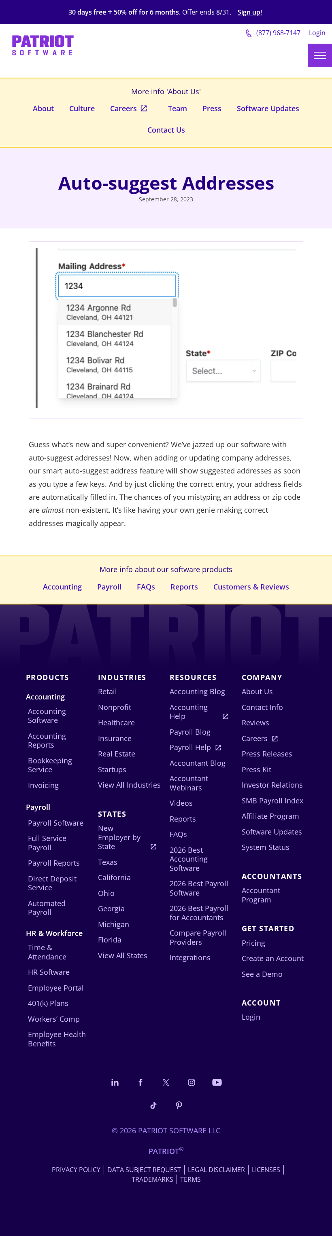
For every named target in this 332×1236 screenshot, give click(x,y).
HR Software (49, 972)
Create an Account (273, 958)
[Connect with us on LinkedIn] (115, 1082)
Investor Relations (272, 785)
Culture (82, 108)
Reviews (255, 722)
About (43, 108)
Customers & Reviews (251, 587)
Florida (109, 939)
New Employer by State (119, 837)
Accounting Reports (47, 740)
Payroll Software (55, 823)
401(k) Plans (48, 1003)
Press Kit (256, 769)
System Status (265, 847)
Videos (181, 803)
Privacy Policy (76, 1169)
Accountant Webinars (189, 782)
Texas (107, 862)
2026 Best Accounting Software (189, 859)
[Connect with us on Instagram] (191, 1082)
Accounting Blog (197, 691)
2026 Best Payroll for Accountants (199, 912)
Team (177, 108)
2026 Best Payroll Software (199, 888)
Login (317, 32)
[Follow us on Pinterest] (179, 1105)
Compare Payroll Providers (198, 937)
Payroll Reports (54, 863)
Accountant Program (261, 894)
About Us (257, 691)
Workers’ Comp (54, 1019)
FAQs (146, 587)
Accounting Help (189, 711)
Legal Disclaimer (216, 1169)
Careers (123, 108)
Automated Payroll (47, 907)
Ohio (106, 893)
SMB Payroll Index (272, 800)
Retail (107, 691)
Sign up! (250, 12)
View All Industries (129, 785)
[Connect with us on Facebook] (140, 1082)
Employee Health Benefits (57, 1038)
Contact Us (166, 130)
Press (211, 108)
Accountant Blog (198, 763)
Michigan (113, 924)
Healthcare (116, 722)
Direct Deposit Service (52, 883)
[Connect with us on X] (166, 1082)
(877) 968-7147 (277, 32)
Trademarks (152, 1179)
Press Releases (267, 754)
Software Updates (268, 108)
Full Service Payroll (47, 842)
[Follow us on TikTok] (153, 1105)
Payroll (109, 587)
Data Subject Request (144, 1169)
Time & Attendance (47, 951)
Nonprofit (114, 707)
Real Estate (116, 754)
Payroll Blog (190, 732)
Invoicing (43, 785)
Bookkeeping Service (50, 765)
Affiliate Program (270, 816)
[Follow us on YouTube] (217, 1082)
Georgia (111, 908)
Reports (184, 587)
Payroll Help (190, 747)
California (114, 877)
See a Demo (262, 974)
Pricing (253, 943)
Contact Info (262, 707)
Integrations (190, 957)
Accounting (62, 587)
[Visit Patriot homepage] (42, 43)
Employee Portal (56, 988)
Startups (112, 769)
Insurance (115, 738)
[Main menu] (320, 55)
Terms (190, 1179)
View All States (122, 955)
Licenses (266, 1169)
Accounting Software (47, 715)
